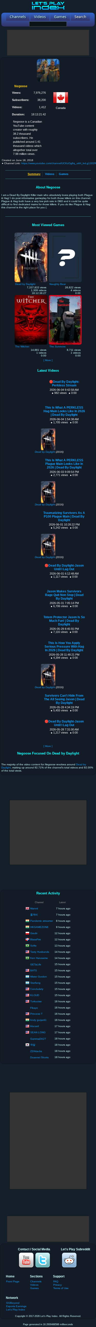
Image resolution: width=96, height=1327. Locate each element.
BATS (33, 970)
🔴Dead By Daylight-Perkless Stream (64, 383)
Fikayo (34, 1007)
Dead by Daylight (45, 451)
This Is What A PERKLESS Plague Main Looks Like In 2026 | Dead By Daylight (64, 463)
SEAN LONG (38, 1032)
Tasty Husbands (39, 951)
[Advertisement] (48, 42)
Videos (49, 174)
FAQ (55, 1281)
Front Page (12, 1281)
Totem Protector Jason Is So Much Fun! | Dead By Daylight (64, 620)
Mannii (34, 908)
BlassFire (35, 939)
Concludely (36, 988)
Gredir (33, 933)
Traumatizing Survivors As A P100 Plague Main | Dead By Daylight (64, 516)
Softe (33, 945)
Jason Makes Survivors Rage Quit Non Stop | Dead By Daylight (64, 595)
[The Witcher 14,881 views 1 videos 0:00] (31, 296)
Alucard (34, 1025)
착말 (32, 1044)
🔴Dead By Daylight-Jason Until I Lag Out (64, 567)
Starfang (35, 982)
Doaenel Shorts (39, 1057)
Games (63, 174)
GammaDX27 (38, 1038)
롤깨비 (34, 914)
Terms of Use (61, 1288)
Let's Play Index (15, 1309)
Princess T (36, 1013)
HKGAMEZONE (39, 926)
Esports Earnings (16, 1306)
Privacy (57, 1284)
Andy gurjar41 (38, 1019)
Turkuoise (36, 1001)
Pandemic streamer (41, 920)
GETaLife (35, 964)
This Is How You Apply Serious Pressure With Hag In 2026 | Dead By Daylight (64, 646)
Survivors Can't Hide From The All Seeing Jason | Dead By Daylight (64, 699)
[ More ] (48, 360)
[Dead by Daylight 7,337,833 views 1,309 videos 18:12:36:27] (31, 233)
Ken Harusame (39, 957)
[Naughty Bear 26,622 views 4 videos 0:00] (65, 233)
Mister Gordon (38, 976)
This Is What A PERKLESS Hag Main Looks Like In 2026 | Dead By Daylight (64, 411)
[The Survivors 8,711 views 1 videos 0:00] (65, 296)
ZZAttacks (36, 1051)
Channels (35, 1281)
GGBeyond (12, 1302)
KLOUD (34, 995)
